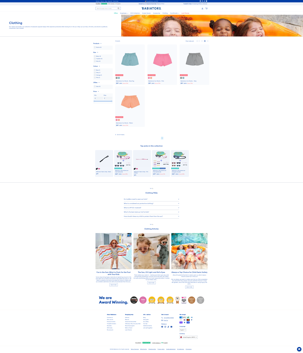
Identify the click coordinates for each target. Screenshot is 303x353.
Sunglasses (123, 13)
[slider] (94, 101)
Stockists (109, 325)
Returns (102, 1)
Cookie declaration (171, 349)
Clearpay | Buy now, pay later (133, 323)
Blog (106, 1)
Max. (105, 95)
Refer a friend (128, 328)
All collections (180, 349)
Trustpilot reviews (111, 323)
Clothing (165, 13)
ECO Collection (135, 13)
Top (151, 188)
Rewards (110, 1)
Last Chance (185, 13)
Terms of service (135, 349)
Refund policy (143, 349)
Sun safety (146, 321)
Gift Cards (109, 328)
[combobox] (108, 8)
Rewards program (130, 325)
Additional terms (147, 325)
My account (110, 330)
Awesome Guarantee (130, 321)
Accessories (156, 13)
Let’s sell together (147, 328)
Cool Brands (174, 13)
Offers (116, 13)
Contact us (110, 317)
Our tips (145, 323)
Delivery (98, 1)
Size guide (146, 319)
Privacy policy (161, 349)
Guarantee (115, 1)
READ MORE (114, 284)
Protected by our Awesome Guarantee (151, 1)
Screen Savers (146, 13)
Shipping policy (152, 349)
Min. (95, 95)
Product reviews (111, 321)
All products (189, 349)
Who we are (110, 319)
